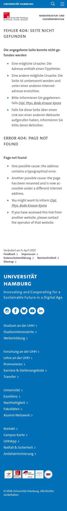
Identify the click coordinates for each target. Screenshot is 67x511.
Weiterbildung (14, 338)
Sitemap (9, 261)
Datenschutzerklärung (17, 258)
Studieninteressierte (19, 332)
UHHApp (10, 441)
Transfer (10, 376)
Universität (12, 390)
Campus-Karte (14, 435)
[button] (53, 4)
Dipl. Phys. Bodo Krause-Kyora (40, 103)
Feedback (9, 254)
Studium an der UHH (19, 325)
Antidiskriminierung (18, 453)
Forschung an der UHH (20, 351)
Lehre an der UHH (17, 358)
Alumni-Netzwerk (17, 415)
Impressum (28, 254)
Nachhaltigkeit (14, 402)
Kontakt (9, 428)
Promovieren (13, 364)
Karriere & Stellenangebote (24, 370)
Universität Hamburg (18, 4)
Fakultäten (11, 409)
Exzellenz (11, 396)
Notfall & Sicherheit (18, 447)
